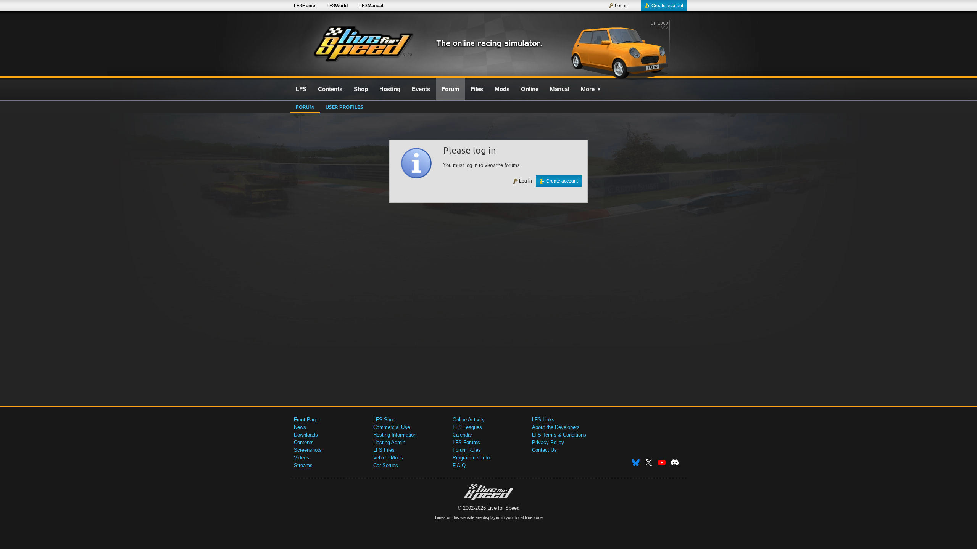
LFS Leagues (467, 427)
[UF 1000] (621, 48)
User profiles (344, 106)
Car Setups (385, 465)
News (300, 427)
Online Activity (469, 419)
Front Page (306, 419)
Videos (301, 458)
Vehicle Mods (388, 458)
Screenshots (308, 450)
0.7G (407, 54)
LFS (304, 5)
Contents (304, 442)
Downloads (306, 435)
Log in (621, 5)
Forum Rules (467, 450)
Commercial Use (391, 427)
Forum (305, 106)
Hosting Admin (389, 442)
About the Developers (556, 427)
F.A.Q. (460, 465)
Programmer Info (471, 458)
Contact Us (544, 450)
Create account (667, 5)
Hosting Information (394, 435)
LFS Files (384, 450)
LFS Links (543, 419)
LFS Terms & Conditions (559, 435)
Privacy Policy (548, 442)
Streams (303, 465)
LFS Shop (384, 419)
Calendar (462, 435)
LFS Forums (466, 442)
